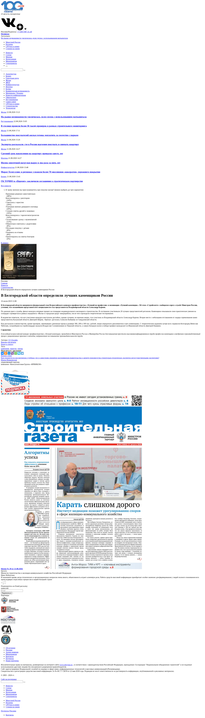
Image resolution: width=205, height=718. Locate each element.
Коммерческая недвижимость (18, 91)
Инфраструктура (12, 85)
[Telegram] (22, 353)
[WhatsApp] (15, 353)
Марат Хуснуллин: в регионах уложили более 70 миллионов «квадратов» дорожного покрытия (50, 172)
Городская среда (12, 78)
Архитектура (11, 74)
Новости (9, 686)
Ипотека (9, 87)
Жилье (8, 80)
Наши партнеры (12, 661)
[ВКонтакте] (2, 353)
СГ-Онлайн (13, 340)
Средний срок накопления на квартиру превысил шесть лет (32, 153)
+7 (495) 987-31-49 (24, 32)
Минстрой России (13, 42)
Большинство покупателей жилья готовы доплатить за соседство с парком (39, 135)
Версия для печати (8, 342)
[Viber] (12, 353)
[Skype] (19, 353)
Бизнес (8, 76)
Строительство (12, 106)
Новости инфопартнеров (16, 95)
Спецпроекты (11, 696)
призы (20, 349)
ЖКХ (8, 82)
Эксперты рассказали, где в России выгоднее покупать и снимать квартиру (40, 144)
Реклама (9, 650)
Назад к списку (7, 344)
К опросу (4, 243)
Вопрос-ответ (6, 356)
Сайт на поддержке (9, 679)
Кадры (8, 89)
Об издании (10, 648)
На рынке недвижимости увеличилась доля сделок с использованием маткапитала (34, 38)
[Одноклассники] (5, 353)
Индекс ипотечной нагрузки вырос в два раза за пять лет (30, 163)
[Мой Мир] (9, 353)
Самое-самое (11, 102)
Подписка (10, 659)
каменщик (5, 349)
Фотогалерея (11, 692)
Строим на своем (13, 49)
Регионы (9, 44)
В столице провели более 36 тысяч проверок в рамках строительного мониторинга (44, 126)
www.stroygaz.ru (66, 665)
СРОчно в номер (12, 46)
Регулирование (12, 100)
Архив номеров (12, 652)
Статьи (8, 688)
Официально (11, 97)
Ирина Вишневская (9, 360)
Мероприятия (11, 654)
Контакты (10, 656)
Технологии (10, 108)
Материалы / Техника (14, 93)
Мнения (9, 690)
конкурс (13, 349)
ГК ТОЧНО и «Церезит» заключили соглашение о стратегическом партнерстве (42, 181)
